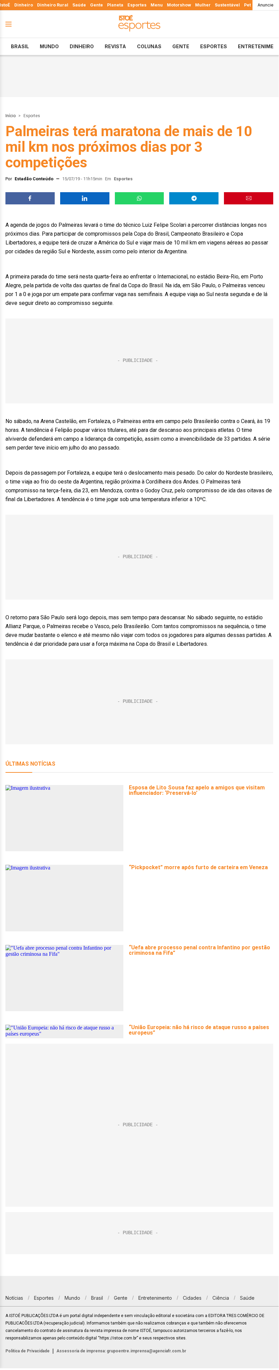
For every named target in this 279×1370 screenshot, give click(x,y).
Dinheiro (23, 4)
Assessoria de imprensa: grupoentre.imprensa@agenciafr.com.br (121, 1351)
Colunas (149, 46)
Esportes (136, 4)
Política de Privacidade (27, 1351)
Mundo (49, 46)
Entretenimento (155, 1298)
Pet (247, 4)
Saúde (79, 4)
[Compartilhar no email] (248, 198)
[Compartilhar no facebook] (30, 198)
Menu (157, 4)
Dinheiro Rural (52, 4)
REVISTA (115, 46)
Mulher (203, 4)
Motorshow (179, 4)
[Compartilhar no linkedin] (84, 198)
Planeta (115, 4)
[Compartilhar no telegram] (194, 198)
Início (10, 115)
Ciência (220, 1298)
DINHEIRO (82, 46)
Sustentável (227, 4)
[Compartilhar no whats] (139, 198)
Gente (96, 4)
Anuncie (266, 4)
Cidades (192, 1298)
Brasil (20, 46)
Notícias (14, 1298)
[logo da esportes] (139, 24)
